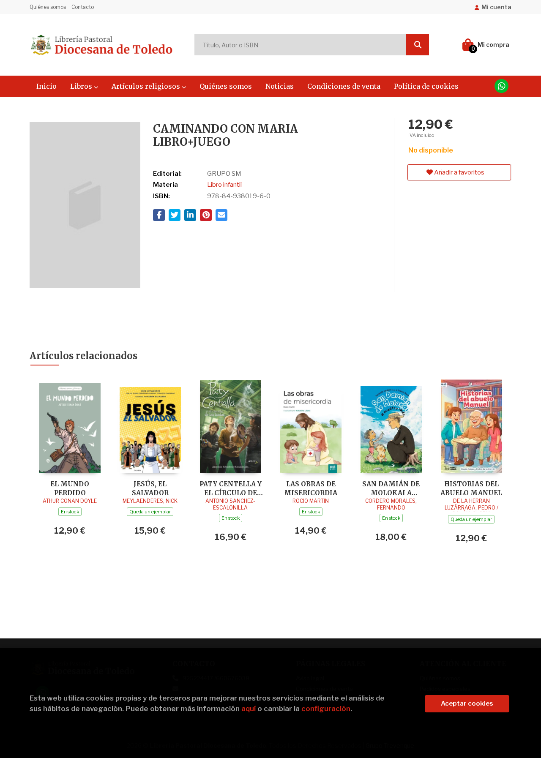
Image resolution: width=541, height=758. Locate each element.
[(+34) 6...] (501, 86)
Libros (82, 86)
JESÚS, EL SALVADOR (150, 488)
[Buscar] (417, 44)
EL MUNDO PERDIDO (69, 488)
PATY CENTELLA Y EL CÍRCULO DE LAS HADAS (230, 488)
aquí (248, 708)
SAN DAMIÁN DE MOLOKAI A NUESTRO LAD (391, 488)
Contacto (82, 7)
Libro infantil (224, 184)
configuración (325, 708)
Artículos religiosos (147, 86)
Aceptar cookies (467, 703)
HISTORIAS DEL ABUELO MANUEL (471, 488)
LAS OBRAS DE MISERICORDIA (310, 488)
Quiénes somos (48, 7)
